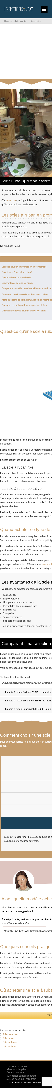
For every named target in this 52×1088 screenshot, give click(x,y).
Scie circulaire (10, 1034)
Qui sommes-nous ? (17, 1066)
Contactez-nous (15, 1072)
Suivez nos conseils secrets (21, 1075)
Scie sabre (8, 1038)
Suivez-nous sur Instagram (21, 1078)
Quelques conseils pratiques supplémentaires (24, 305)
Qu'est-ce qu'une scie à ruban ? (17, 272)
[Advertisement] (26, 51)
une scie (11, 200)
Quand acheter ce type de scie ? (17, 277)
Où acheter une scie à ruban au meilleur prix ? (24, 310)
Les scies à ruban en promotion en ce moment (24, 266)
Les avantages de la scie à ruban (17, 282)
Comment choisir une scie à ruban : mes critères (25, 294)
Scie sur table (10, 1046)
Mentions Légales (16, 1069)
